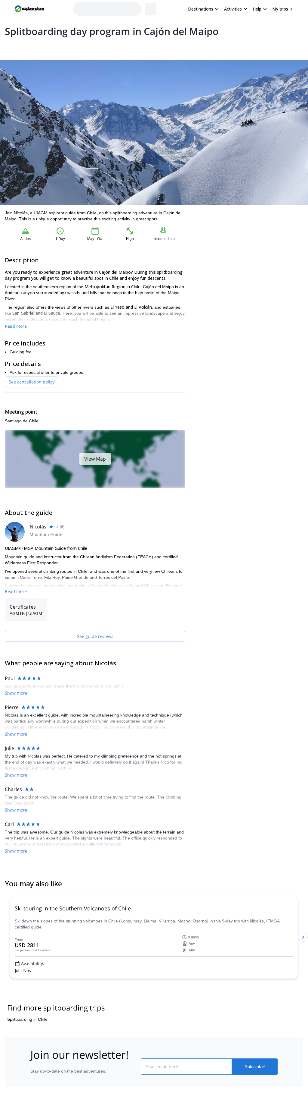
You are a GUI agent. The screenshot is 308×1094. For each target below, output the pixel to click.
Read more (16, 326)
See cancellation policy (31, 382)
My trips (280, 9)
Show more (16, 693)
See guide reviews (95, 636)
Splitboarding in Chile (27, 1019)
